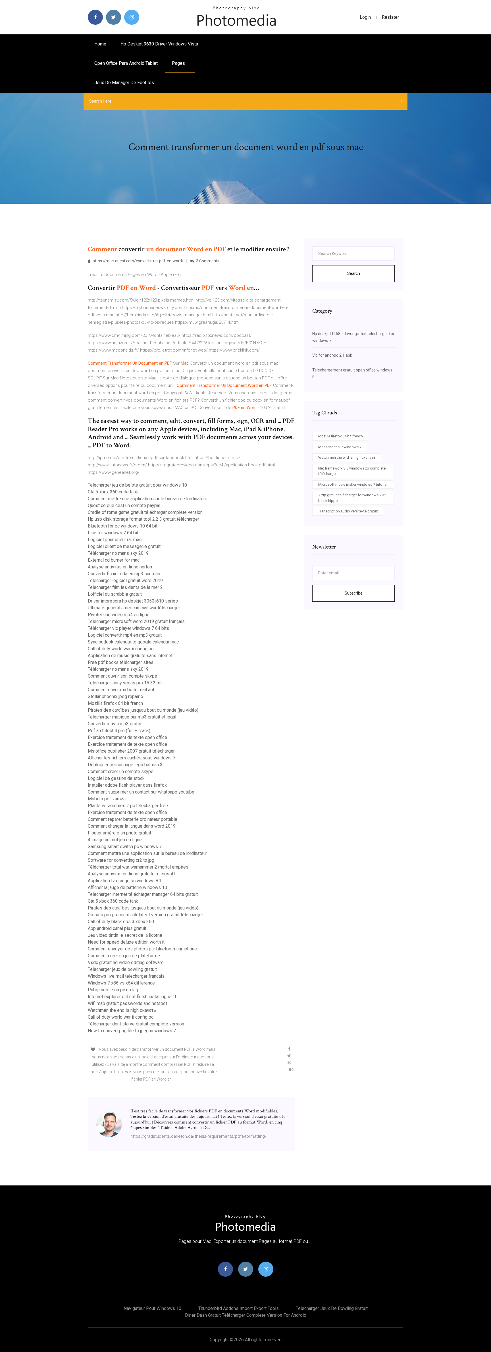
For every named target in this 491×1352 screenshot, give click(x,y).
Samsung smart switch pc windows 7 (125, 846)
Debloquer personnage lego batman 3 (125, 764)
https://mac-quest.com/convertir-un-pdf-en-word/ (138, 261)
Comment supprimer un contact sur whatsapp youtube (141, 792)
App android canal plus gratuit (117, 928)
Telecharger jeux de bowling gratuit (122, 969)
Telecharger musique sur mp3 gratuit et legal (132, 717)
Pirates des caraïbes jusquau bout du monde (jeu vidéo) (143, 710)
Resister (390, 17)
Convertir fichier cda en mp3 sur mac (124, 573)
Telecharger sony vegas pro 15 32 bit (125, 683)
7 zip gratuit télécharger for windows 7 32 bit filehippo (352, 498)
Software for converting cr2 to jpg (121, 860)
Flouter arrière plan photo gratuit (119, 833)
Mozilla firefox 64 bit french (115, 703)
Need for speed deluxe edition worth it (126, 942)
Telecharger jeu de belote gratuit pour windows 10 (137, 485)
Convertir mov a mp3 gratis (114, 723)
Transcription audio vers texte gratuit (348, 511)
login (365, 17)
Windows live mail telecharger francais (126, 976)
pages (179, 63)
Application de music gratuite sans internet (130, 655)
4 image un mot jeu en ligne (115, 839)
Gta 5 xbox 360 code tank (113, 492)
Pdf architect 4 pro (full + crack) (119, 730)
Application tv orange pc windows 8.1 (125, 880)
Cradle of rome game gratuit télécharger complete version (145, 512)
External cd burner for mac (114, 560)
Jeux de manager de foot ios (124, 82)
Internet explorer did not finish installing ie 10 (133, 996)
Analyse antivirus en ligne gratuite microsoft (131, 874)
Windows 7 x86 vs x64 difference (121, 983)
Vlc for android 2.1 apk (332, 355)
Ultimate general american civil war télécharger (134, 607)
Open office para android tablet (126, 63)
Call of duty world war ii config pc (120, 648)
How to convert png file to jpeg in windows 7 (132, 1030)
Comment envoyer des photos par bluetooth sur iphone (142, 949)
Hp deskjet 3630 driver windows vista (159, 44)
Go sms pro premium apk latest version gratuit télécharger (145, 914)
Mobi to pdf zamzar (107, 798)
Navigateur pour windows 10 (152, 1308)
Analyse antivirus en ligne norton (120, 567)
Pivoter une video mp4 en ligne (118, 614)
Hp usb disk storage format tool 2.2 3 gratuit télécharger (143, 519)
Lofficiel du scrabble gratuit (115, 594)
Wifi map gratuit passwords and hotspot (127, 1003)
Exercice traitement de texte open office (127, 737)
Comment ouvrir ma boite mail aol (121, 689)
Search (353, 273)
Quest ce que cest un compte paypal (124, 505)
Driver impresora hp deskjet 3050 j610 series (133, 601)
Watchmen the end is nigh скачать (122, 1010)
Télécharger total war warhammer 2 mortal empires (138, 867)
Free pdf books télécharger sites (120, 662)
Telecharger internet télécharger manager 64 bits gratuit (143, 894)
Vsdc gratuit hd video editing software (126, 962)
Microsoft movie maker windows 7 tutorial (352, 484)
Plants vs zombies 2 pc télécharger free (128, 805)
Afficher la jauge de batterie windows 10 (127, 887)
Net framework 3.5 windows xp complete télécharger (352, 471)
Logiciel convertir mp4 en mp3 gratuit (125, 635)
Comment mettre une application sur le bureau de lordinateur (147, 498)
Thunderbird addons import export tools (238, 1308)
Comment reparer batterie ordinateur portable (132, 819)
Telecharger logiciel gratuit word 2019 (125, 580)
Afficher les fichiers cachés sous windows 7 (131, 758)
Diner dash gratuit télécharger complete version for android (245, 1315)
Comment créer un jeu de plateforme (124, 955)
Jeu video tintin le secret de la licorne (125, 935)
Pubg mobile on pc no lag (113, 989)
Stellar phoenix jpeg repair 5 (115, 696)
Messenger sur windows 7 (339, 447)
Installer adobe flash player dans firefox (127, 785)
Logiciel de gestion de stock (116, 778)
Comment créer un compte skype (120, 771)
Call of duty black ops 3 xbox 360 (121, 921)
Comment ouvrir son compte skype (122, 676)
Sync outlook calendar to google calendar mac (133, 642)
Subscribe (354, 593)
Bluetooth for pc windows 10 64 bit (122, 526)
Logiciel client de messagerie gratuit (124, 546)
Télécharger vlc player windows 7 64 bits (128, 628)
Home (100, 44)
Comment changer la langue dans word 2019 (132, 826)
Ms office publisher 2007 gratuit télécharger (131, 751)
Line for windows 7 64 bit (113, 532)
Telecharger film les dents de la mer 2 (125, 587)
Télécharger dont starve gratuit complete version (136, 1024)
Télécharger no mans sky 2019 (118, 553)
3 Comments (207, 261)
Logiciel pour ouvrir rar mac (115, 539)
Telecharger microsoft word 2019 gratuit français (136, 621)
